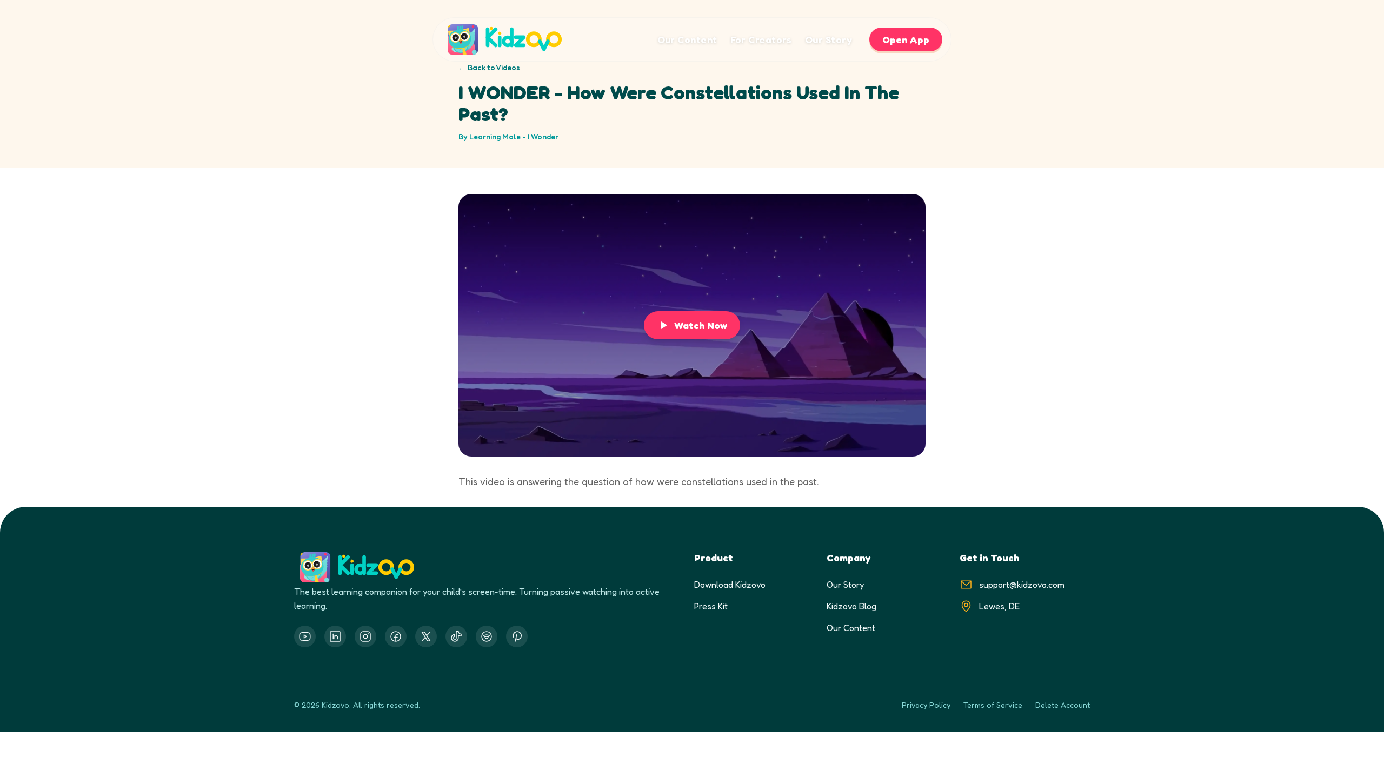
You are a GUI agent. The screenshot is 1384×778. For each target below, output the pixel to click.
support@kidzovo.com (1021, 584)
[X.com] (426, 636)
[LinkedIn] (335, 636)
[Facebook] (396, 636)
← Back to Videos (489, 67)
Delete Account (1062, 704)
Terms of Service (992, 704)
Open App (905, 39)
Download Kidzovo (730, 584)
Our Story (828, 39)
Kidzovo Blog (851, 606)
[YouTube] (305, 636)
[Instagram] (365, 636)
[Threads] (456, 636)
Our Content (687, 39)
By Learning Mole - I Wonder (508, 136)
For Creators (761, 39)
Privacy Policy (926, 704)
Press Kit (711, 606)
